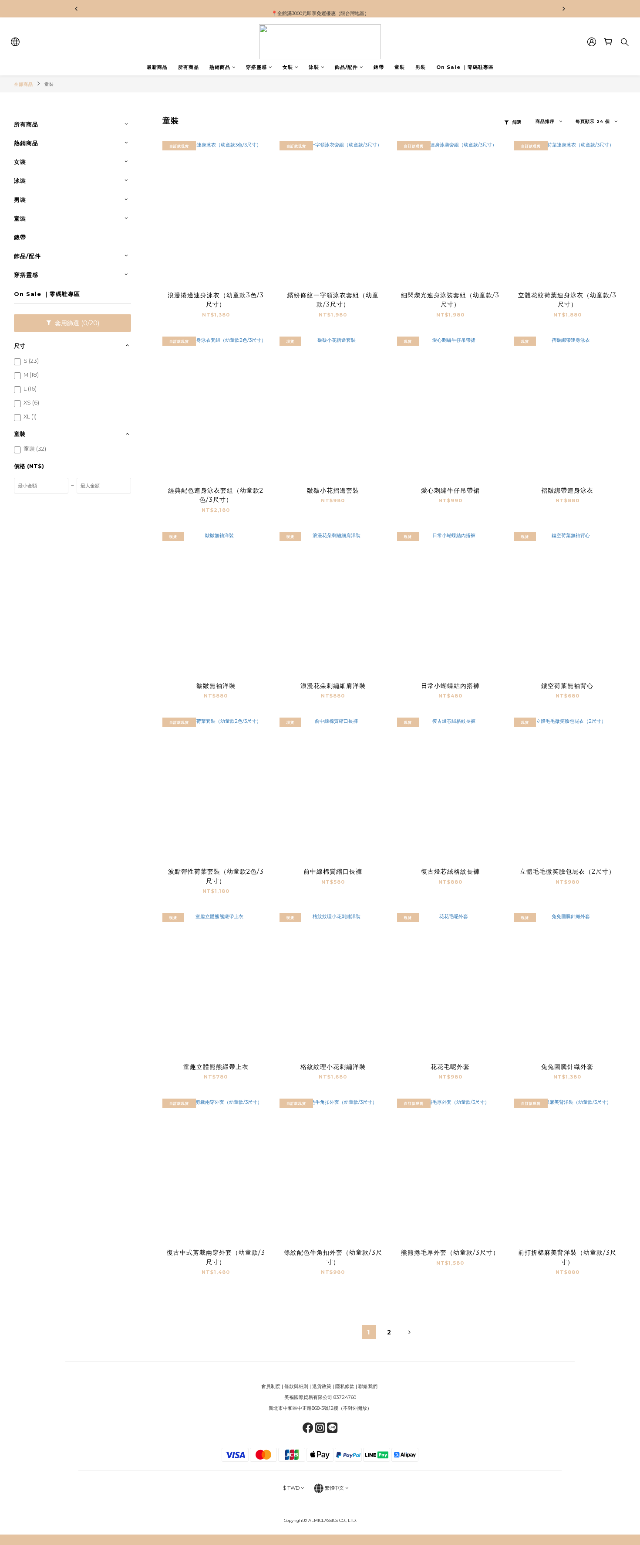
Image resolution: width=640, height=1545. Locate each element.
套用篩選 (76, 323)
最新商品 (157, 67)
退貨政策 (321, 1386)
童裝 (399, 67)
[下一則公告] (564, 9)
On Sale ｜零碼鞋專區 (465, 67)
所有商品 (188, 67)
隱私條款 (344, 1386)
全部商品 (23, 84)
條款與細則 (296, 1386)
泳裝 (314, 67)
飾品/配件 (346, 67)
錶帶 (379, 67)
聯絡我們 (368, 1386)
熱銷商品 (219, 67)
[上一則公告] (76, 9)
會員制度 (270, 1386)
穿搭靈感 (256, 67)
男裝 (420, 67)
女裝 (288, 67)
